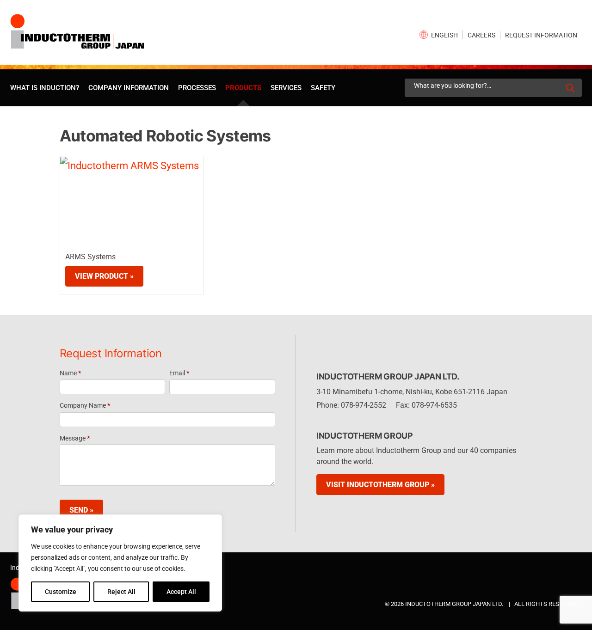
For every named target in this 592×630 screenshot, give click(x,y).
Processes (197, 88)
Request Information (541, 35)
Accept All (181, 591)
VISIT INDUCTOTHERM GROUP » (380, 484)
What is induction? (44, 88)
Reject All (121, 591)
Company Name (85, 405)
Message (75, 438)
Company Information (128, 88)
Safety (323, 88)
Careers (481, 35)
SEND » (81, 510)
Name (70, 373)
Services (286, 88)
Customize (60, 591)
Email (179, 373)
